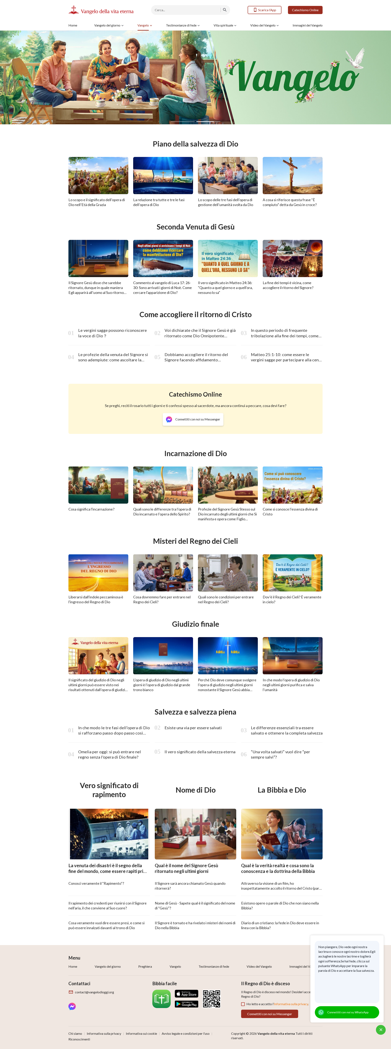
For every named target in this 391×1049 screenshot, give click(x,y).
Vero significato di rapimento (109, 790)
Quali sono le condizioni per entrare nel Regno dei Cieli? (226, 599)
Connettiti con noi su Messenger (269, 1014)
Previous (15, 77)
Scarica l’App (267, 10)
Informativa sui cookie (141, 1033)
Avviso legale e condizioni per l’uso (186, 1033)
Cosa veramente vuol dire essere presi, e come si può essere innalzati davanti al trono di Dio (106, 925)
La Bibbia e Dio (282, 789)
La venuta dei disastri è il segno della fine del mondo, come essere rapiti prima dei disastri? (108, 871)
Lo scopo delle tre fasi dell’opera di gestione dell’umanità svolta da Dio (225, 202)
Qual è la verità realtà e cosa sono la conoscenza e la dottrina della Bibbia (278, 868)
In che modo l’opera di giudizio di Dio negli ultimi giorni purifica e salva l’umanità (291, 685)
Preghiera (145, 966)
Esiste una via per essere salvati (193, 727)
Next (375, 77)
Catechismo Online (305, 10)
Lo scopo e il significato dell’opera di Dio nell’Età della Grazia (96, 202)
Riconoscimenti (79, 1039)
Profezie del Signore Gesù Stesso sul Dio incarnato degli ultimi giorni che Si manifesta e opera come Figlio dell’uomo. (227, 516)
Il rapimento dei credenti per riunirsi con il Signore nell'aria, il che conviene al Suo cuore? (107, 905)
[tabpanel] (195, 77)
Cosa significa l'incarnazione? (91, 509)
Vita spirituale (223, 25)
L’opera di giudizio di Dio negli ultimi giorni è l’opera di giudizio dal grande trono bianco (161, 685)
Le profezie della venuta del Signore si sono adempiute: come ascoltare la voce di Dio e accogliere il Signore (113, 360)
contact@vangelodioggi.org (94, 992)
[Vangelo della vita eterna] (101, 10)
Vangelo (143, 25)
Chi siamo (75, 1033)
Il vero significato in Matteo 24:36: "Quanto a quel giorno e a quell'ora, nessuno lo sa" (225, 287)
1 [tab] (183, 121)
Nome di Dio (196, 789)
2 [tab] (208, 121)
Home (72, 25)
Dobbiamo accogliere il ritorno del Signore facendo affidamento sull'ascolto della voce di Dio (196, 360)
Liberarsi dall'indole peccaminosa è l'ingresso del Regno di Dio (95, 599)
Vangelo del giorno (107, 25)
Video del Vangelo (263, 25)
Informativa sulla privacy (291, 1004)
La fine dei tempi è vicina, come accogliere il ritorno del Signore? (288, 285)
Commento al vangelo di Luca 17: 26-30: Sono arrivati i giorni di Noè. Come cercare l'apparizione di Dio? (162, 287)
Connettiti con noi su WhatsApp (348, 1012)
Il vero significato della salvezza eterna (200, 751)
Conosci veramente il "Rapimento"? (96, 883)
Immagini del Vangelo (308, 25)
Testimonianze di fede (181, 25)
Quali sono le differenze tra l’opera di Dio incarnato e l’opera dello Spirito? (162, 511)
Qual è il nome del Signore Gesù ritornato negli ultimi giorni (186, 868)
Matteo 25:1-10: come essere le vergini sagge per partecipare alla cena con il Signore (286, 360)
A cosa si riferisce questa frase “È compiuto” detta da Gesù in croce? (290, 202)
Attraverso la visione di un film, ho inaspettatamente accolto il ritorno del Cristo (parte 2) (282, 888)
